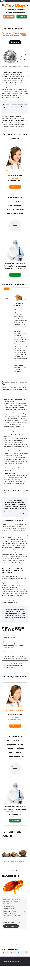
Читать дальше (11, 925)
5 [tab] (16, 869)
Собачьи (6, 291)
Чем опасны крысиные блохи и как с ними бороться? (12, 900)
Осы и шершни (9, 860)
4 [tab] (15, 869)
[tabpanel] (20, 332)
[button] (3, 856)
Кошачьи (6, 288)
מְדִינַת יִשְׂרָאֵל (4, 1)
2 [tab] (12, 869)
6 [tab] (18, 869)
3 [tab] (13, 869)
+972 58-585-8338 (15, 178)
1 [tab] (10, 869)
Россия (2, 1)
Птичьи (6, 298)
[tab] (15, 641)
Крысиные (6, 295)
